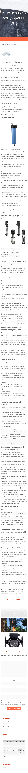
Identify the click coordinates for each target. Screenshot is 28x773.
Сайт (14, 694)
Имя (14, 680)
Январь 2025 (6, 726)
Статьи (7, 44)
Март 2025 (5, 723)
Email (14, 687)
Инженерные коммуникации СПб (14, 18)
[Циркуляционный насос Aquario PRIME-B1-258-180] (14, 640)
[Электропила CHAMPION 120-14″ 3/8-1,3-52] (14, 610)
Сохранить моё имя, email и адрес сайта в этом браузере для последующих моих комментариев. (13, 703)
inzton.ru (7, 100)
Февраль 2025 (6, 725)
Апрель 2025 (6, 721)
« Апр (4, 756)
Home (3, 44)
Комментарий (14, 660)
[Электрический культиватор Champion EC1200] (14, 625)
